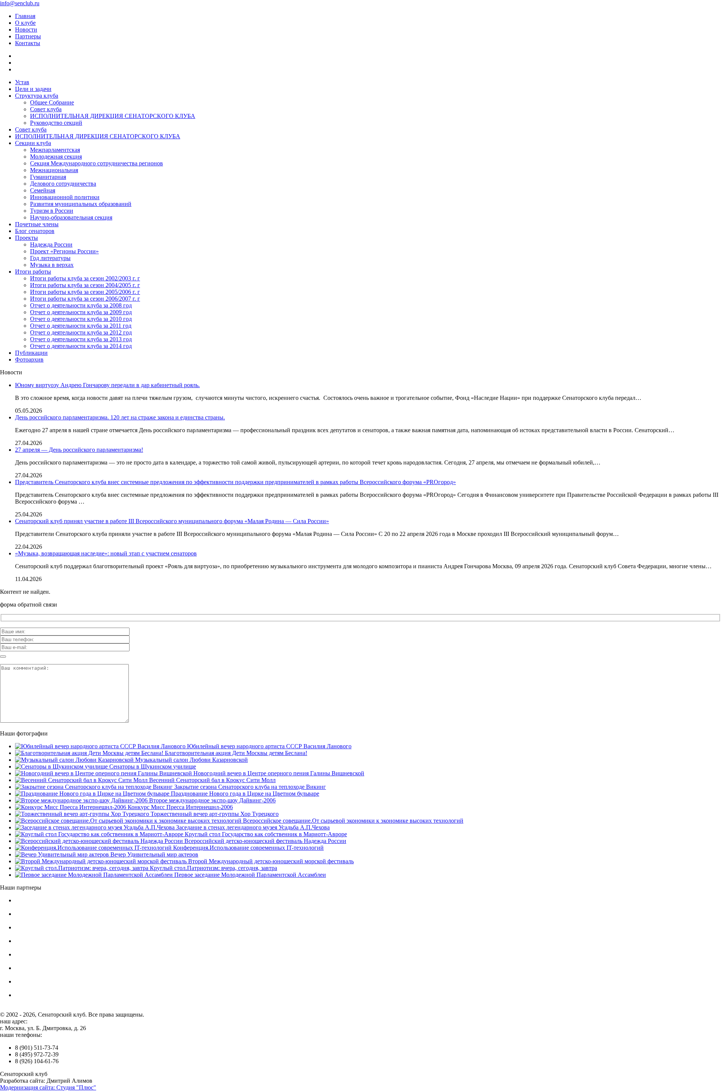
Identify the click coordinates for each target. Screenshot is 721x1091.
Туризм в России (51, 210)
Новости (26, 29)
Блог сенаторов (34, 231)
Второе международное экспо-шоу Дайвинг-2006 (212, 800)
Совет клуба (46, 109)
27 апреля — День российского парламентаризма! (79, 449)
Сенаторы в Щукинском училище (152, 766)
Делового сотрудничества (63, 183)
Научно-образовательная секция (71, 217)
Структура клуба (36, 95)
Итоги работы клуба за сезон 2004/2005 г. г (85, 285)
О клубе (25, 23)
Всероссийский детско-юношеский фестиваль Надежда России (264, 841)
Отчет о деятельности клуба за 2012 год (81, 332)
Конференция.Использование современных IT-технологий (248, 847)
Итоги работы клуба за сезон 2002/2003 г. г (85, 278)
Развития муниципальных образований (80, 204)
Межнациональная (54, 170)
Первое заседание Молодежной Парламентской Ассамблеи (249, 875)
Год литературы (50, 258)
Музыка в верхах (52, 265)
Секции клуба (33, 143)
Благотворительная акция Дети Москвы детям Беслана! (235, 753)
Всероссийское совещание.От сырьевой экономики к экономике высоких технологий (352, 820)
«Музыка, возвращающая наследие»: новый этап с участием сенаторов (106, 553)
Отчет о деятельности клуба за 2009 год (81, 312)
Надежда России (51, 244)
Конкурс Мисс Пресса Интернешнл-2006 (179, 807)
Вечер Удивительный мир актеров (153, 854)
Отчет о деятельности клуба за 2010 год (81, 319)
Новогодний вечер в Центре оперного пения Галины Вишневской (278, 773)
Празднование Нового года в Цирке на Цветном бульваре (244, 793)
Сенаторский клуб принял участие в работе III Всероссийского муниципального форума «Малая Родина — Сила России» (172, 521)
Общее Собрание (52, 102)
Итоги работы (33, 271)
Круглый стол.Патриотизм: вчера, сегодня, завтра (212, 868)
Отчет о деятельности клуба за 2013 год (81, 339)
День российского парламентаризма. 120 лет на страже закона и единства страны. (120, 417)
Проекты (26, 238)
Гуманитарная (48, 177)
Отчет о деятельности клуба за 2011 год (80, 325)
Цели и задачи (33, 89)
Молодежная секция (56, 156)
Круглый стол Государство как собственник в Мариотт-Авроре (265, 834)
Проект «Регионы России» (64, 251)
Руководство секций (56, 123)
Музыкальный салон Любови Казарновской (191, 760)
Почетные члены (37, 224)
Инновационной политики (65, 197)
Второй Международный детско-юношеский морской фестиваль (270, 861)
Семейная (42, 190)
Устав (22, 82)
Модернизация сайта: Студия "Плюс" (48, 1087)
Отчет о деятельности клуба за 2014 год (81, 346)
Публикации (31, 353)
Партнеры (28, 36)
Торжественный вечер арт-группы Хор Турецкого (214, 814)
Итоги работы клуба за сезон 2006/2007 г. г (85, 298)
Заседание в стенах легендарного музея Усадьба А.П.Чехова (252, 827)
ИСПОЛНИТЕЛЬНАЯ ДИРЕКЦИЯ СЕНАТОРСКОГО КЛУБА (112, 116)
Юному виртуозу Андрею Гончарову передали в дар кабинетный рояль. (107, 385)
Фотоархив (29, 359)
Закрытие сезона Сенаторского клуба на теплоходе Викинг (249, 787)
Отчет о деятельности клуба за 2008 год (81, 305)
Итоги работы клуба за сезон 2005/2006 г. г (85, 292)
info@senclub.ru (19, 3)
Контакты (27, 43)
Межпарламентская (55, 150)
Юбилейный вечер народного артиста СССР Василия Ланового (268, 746)
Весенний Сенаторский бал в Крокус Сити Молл (212, 780)
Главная (25, 16)
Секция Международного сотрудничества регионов (96, 163)
